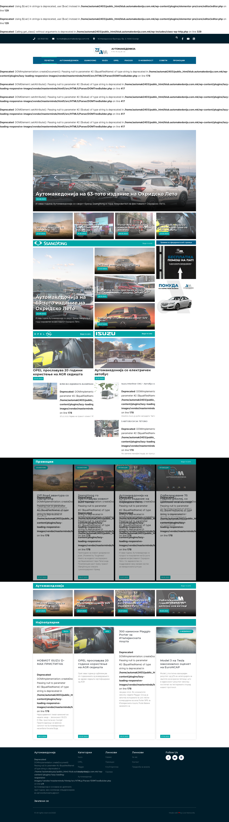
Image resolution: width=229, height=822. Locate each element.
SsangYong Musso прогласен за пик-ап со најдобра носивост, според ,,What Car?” (124, 291)
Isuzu (105, 60)
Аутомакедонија (69, 60)
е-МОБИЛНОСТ (146, 60)
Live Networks (189, 813)
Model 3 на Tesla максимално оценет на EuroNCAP (175, 664)
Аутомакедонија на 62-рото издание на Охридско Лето (134, 499)
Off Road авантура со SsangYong (49, 228)
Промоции (179, 60)
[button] (177, 37)
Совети (163, 60)
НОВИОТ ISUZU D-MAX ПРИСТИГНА (50, 662)
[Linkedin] (181, 757)
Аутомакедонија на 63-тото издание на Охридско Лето (106, 194)
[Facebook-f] (168, 757)
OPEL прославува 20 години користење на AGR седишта (173, 227)
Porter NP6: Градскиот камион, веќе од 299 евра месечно (134, 227)
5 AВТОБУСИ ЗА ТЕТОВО (134, 421)
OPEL (116, 60)
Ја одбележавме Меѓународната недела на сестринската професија (92, 226)
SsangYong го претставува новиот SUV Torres (122, 319)
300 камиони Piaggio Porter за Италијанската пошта (134, 636)
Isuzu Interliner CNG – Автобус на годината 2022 (146, 383)
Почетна (49, 60)
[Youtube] (174, 757)
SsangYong (90, 60)
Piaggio (129, 60)
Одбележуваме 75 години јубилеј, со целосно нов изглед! (176, 499)
